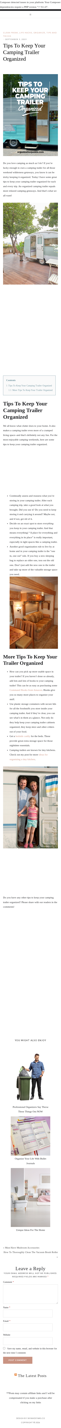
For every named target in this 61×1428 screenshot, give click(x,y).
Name (6, 1307)
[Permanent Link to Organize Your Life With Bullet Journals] (30, 1136)
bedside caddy (23, 736)
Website (6, 1335)
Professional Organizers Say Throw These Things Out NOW (30, 1109)
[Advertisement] (30, 944)
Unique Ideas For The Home (30, 1230)
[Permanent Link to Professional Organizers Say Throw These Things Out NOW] (30, 1074)
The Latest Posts (32, 1376)
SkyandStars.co (36, 1418)
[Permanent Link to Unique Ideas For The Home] (30, 1197)
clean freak (10, 33)
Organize (39, 33)
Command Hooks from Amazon (26, 690)
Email (6, 1321)
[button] (30, 14)
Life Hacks (25, 33)
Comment (8, 1282)
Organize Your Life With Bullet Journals (30, 1161)
